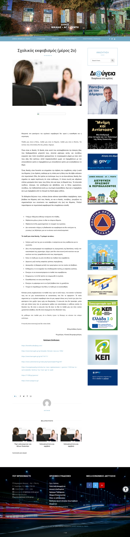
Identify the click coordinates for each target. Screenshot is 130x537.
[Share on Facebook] (14, 117)
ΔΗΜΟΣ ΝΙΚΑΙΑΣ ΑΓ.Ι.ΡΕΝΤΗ (21, 39)
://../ (30, 381)
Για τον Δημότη (70, 39)
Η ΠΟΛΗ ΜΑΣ (41, 39)
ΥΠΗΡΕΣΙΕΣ (55, 39)
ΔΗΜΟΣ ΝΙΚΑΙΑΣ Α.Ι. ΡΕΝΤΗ (80, 526)
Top (65, 533)
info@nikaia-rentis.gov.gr (31, 492)
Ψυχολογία (48, 55)
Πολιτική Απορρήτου (57, 486)
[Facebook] (89, 485)
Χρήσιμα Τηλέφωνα (56, 492)
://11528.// (30, 375)
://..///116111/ (35, 356)
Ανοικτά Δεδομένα (56, 489)
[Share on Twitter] (14, 122)
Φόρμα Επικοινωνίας (57, 495)
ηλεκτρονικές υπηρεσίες (92, 39)
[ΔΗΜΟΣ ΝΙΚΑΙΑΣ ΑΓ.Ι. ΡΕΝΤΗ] (65, 18)
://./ (32, 346)
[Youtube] (102, 485)
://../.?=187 (42, 362)
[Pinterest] (14, 127)
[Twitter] (95, 485)
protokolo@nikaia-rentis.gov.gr (24, 497)
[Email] (14, 133)
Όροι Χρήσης (54, 483)
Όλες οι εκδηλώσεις (57, 498)
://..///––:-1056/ (42, 351)
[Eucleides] (126, 489)
